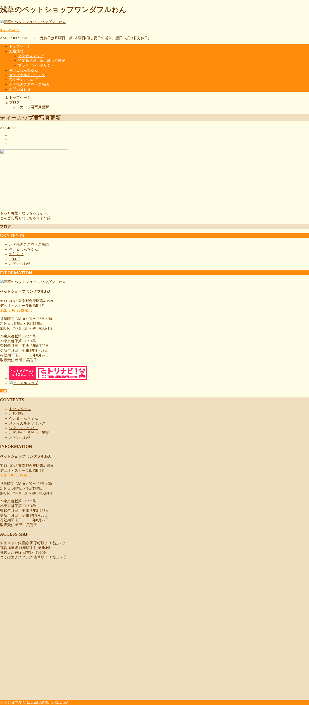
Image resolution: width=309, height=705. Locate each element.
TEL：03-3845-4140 (15, 475)
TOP (3, 391)
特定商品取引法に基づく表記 (41, 61)
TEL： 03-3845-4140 (16, 310)
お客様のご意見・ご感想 (29, 84)
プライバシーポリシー (36, 65)
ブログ (5, 226)
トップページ (20, 46)
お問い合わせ (20, 89)
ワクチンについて (23, 80)
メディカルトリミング (27, 75)
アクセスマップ (30, 56)
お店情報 (16, 51)
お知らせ (16, 254)
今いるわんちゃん (23, 70)
